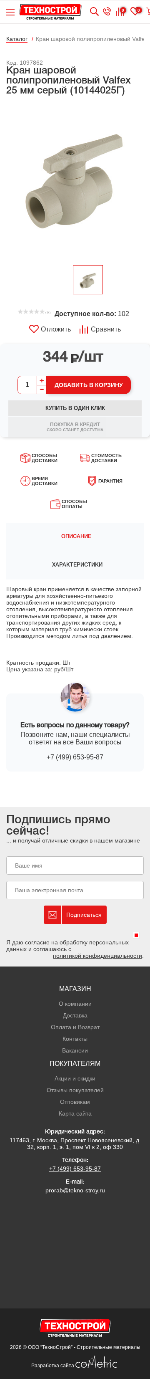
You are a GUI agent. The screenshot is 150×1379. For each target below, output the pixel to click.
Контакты (75, 1038)
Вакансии (75, 1050)
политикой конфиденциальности (97, 955)
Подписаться (84, 914)
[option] (75, 181)
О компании (75, 1003)
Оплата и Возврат (75, 1027)
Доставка (75, 1015)
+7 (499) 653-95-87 (75, 757)
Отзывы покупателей (75, 1090)
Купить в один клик (75, 408)
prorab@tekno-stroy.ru (75, 1190)
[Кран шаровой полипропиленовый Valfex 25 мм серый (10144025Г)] (75, 181)
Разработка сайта (53, 1366)
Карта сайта (75, 1113)
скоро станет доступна (75, 427)
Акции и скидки (75, 1078)
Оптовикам (75, 1101)
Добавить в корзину (89, 385)
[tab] (75, 537)
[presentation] (75, 537)
